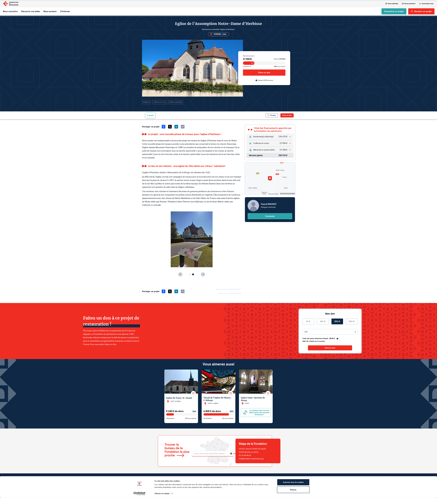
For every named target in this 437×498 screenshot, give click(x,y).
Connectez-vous (427, 4)
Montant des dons (248, 56)
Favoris (273, 115)
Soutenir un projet (423, 11)
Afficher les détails (162, 493)
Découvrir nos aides (30, 11)
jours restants (279, 66)
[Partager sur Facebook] (163, 126)
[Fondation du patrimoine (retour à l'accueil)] (10, 3)
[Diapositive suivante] (203, 274)
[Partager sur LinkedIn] (176, 126)
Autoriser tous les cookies (293, 482)
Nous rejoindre (393, 4)
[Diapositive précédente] (180, 274)
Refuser (293, 490)
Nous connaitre (10, 11)
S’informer (65, 11)
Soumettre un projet (394, 11)
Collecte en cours (159, 102)
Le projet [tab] (150, 115)
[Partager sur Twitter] (170, 126)
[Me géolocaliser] (231, 453)
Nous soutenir (50, 11)
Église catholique (176, 102)
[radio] (308, 321)
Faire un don (264, 72)
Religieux (146, 102)
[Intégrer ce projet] (182, 126)
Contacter (270, 216)
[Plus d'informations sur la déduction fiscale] (337, 339)
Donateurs (247, 66)
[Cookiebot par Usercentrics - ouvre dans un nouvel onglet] (139, 493)
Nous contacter (409, 4)
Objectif (279, 59)
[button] (190, 274)
